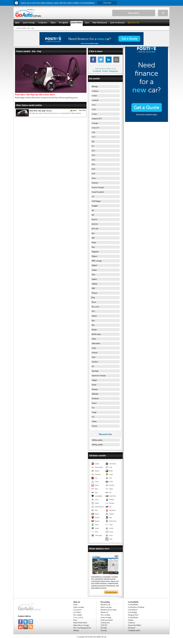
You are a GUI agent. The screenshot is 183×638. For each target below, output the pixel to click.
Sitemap (76, 630)
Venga (94, 412)
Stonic (94, 385)
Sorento (95, 353)
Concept (95, 123)
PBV (93, 288)
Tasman (95, 389)
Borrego (95, 86)
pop (33, 28)
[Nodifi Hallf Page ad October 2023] (146, 121)
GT (93, 197)
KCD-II (95, 224)
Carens (94, 96)
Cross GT (95, 128)
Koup (94, 242)
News (75, 620)
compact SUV (97, 119)
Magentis (95, 252)
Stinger (94, 380)
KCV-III (95, 229)
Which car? (104, 612)
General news (105, 623)
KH (93, 238)
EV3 (93, 155)
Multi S (94, 265)
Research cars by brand (108, 610)
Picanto (94, 293)
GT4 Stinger (96, 201)
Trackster (95, 399)
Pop (93, 298)
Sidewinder (96, 343)
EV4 (93, 160)
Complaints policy (134, 630)
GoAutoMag (132, 612)
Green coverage (106, 617)
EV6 (93, 169)
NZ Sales (104, 628)
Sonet (94, 348)
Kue (93, 247)
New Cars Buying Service (82, 628)
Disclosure (131, 628)
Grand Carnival (98, 192)
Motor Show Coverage (81, 625)
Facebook (97, 71)
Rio (93, 325)
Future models (78, 617)
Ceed (94, 109)
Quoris (94, 316)
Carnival (95, 100)
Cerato (94, 114)
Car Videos (77, 612)
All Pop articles (97, 445)
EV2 (93, 151)
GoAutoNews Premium (136, 607)
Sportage (95, 371)
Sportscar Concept (99, 376)
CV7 (93, 137)
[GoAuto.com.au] (27, 18)
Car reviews (77, 610)
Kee (93, 233)
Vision (94, 421)
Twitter (105, 71)
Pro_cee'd (95, 307)
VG (93, 417)
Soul (93, 357)
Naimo (94, 270)
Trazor (94, 403)
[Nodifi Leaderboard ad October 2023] (91, 44)
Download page (111, 592)
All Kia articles (97, 440)
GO (163, 13)
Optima (94, 284)
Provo (94, 302)
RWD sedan (96, 334)
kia (29, 28)
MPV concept (97, 261)
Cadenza (95, 91)
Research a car (105, 605)
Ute (93, 408)
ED (93, 142)
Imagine (95, 206)
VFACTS (104, 625)
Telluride (95, 394)
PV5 (93, 311)
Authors (131, 620)
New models (77, 615)
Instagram (113, 71)
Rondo (94, 330)
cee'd (93, 105)
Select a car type (106, 607)
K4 (93, 210)
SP (93, 366)
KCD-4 (94, 220)
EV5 (93, 164)
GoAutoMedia (133, 605)
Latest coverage (78, 607)
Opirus (94, 279)
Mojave (94, 256)
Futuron (95, 183)
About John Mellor (134, 625)
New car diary (105, 615)
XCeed (94, 426)
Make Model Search (80, 623)
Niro (93, 275)
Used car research (107, 620)
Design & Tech (133, 615)
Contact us (131, 623)
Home (75, 605)
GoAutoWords (133, 617)
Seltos (94, 339)
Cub (93, 132)
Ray (93, 321)
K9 (93, 215)
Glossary (104, 630)
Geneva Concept (98, 187)
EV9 (93, 174)
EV (93, 146)
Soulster (95, 362)
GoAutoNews (133, 610)
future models (21, 28)
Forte (94, 178)
